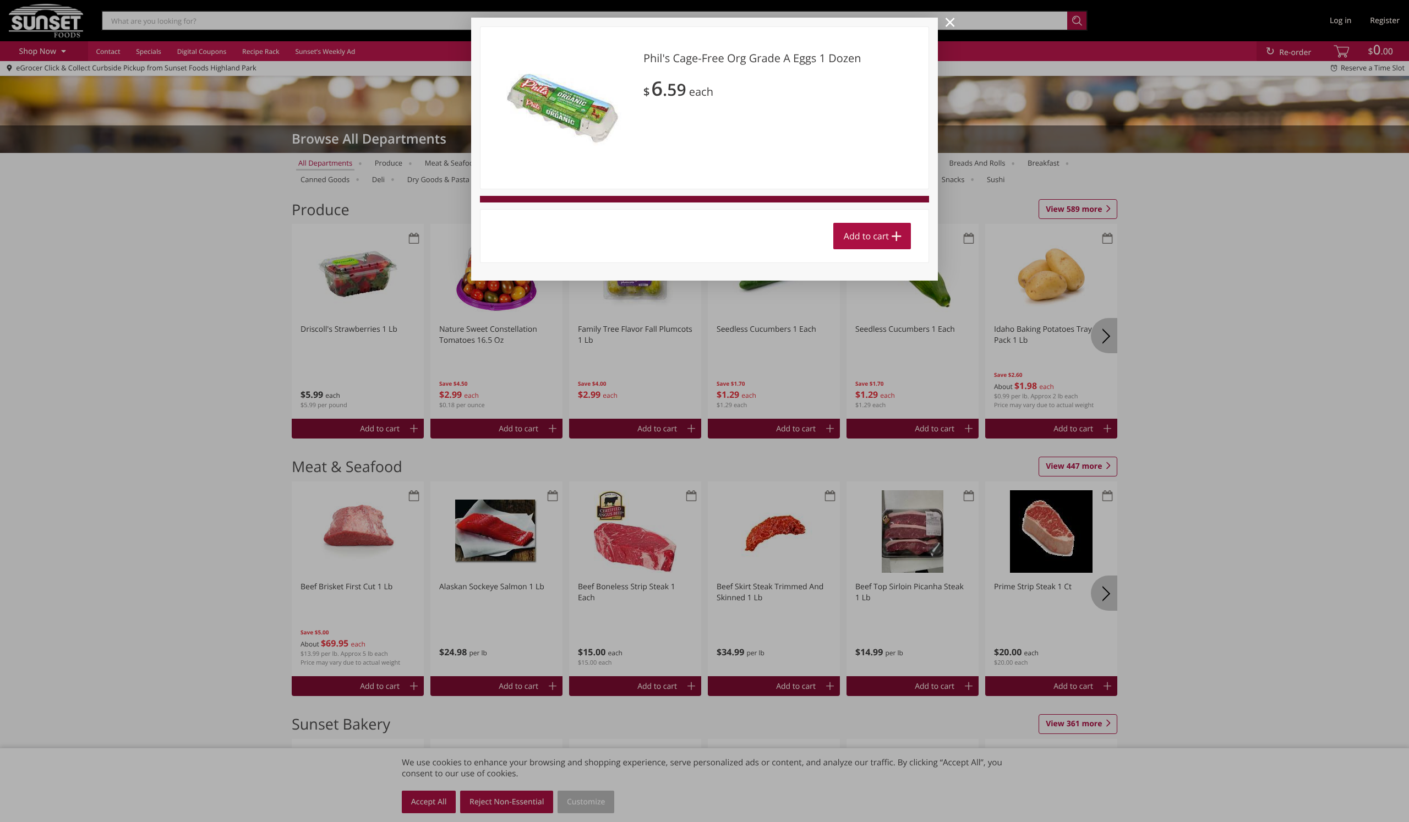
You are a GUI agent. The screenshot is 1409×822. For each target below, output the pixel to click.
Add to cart (866, 236)
